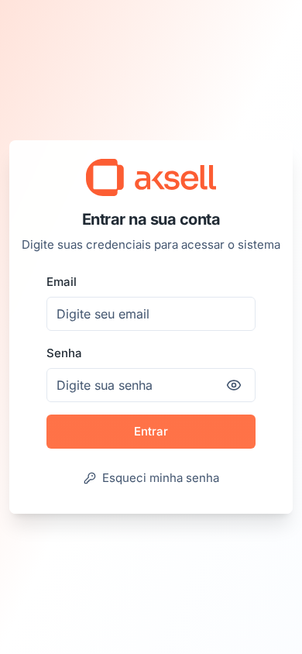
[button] (151, 177)
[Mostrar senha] (234, 385)
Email (61, 281)
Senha (64, 353)
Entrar (151, 431)
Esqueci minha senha (160, 477)
